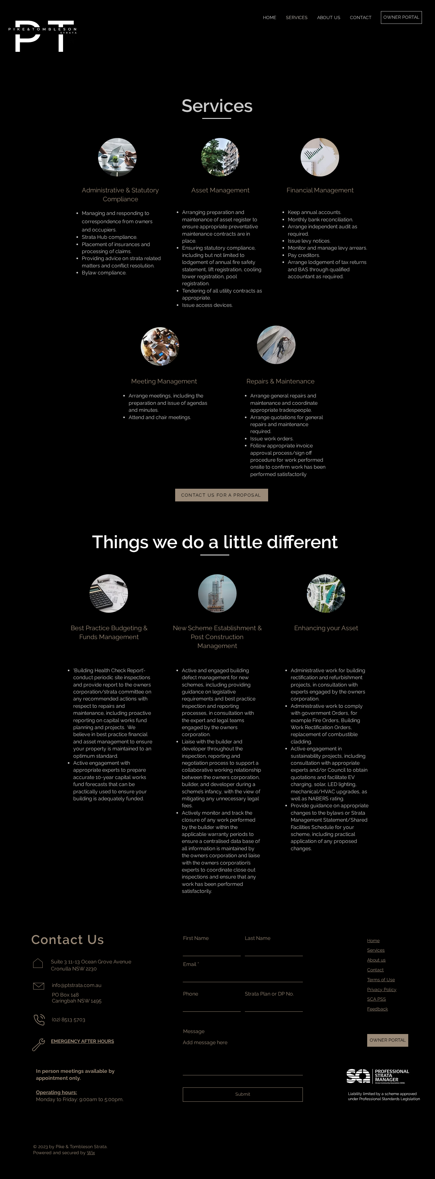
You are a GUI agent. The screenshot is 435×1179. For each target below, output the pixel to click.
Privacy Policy (381, 989)
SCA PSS (376, 999)
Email (189, 964)
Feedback (377, 1008)
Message (193, 1031)
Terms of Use (381, 979)
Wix (91, 1152)
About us (376, 959)
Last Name (257, 938)
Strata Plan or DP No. (269, 993)
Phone (190, 993)
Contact (375, 969)
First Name (196, 938)
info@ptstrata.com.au (77, 985)
